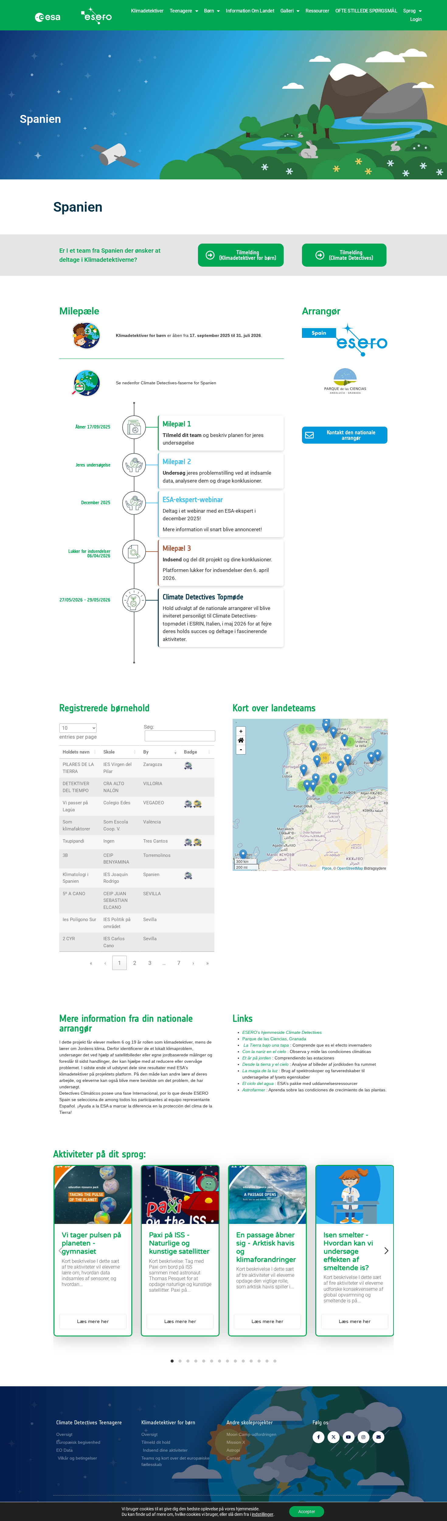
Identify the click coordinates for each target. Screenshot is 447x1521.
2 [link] (134, 963)
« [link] (91, 963)
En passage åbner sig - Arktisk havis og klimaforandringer (266, 1247)
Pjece (326, 868)
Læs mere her (93, 1321)
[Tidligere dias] (60, 1250)
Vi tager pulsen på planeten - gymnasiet (91, 1243)
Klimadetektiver (147, 11)
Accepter (306, 1511)
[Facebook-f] (318, 1437)
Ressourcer (317, 11)
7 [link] (178, 963)
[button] (95, 752)
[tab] (172, 1361)
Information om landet (250, 11)
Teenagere (181, 11)
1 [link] (119, 963)
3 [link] (149, 963)
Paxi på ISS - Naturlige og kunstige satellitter (179, 1243)
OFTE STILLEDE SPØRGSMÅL (366, 11)
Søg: (149, 726)
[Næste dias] (386, 1250)
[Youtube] (349, 1437)
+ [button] (241, 731)
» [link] (207, 963)
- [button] (241, 749)
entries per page (78, 737)
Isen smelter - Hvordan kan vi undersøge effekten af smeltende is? (348, 1251)
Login (416, 19)
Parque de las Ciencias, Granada (274, 1038)
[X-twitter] (333, 1437)
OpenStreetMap (350, 868)
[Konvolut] (378, 1437)
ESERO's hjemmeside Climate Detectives (282, 1032)
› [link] (193, 963)
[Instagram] (363, 1437)
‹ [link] (105, 963)
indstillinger (262, 1514)
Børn (209, 11)
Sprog (409, 11)
